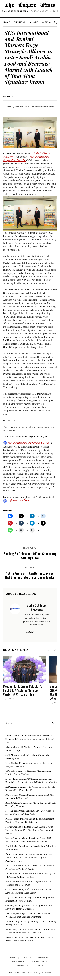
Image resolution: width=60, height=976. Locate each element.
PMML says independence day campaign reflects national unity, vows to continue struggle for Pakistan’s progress (28, 857)
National (47, 22)
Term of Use (44, 958)
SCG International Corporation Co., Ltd (28, 442)
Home (6, 22)
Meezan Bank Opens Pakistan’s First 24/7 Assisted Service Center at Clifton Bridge (22, 690)
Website (29, 632)
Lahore (33, 22)
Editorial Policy (40, 962)
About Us (26, 958)
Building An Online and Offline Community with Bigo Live (30, 555)
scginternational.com (19, 500)
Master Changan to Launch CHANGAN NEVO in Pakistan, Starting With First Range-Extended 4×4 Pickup (29, 830)
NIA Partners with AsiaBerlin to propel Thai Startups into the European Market (30, 575)
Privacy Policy (19, 962)
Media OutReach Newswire (39, 106)
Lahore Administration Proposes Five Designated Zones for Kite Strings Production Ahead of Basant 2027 (29, 739)
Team (40, 966)
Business (19, 22)
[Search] (55, 22)
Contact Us (22, 966)
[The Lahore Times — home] (30, 5)
